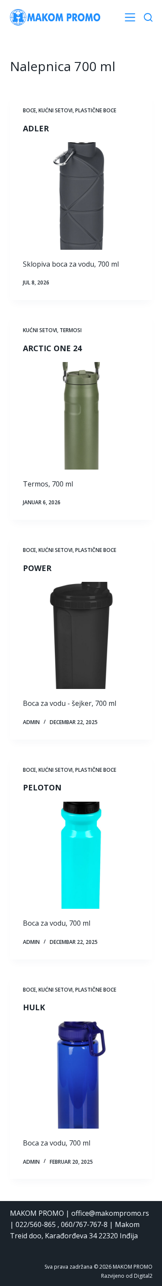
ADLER (36, 128)
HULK (34, 1007)
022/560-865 (36, 1224)
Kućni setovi (55, 110)
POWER (37, 568)
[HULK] (81, 1075)
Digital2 (143, 1275)
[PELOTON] (81, 855)
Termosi (71, 330)
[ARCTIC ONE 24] (81, 416)
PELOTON (42, 787)
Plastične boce (95, 110)
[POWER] (81, 635)
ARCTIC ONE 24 (52, 348)
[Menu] (130, 17)
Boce (29, 110)
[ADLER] (81, 196)
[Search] (148, 17)
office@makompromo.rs (110, 1213)
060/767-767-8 (84, 1224)
